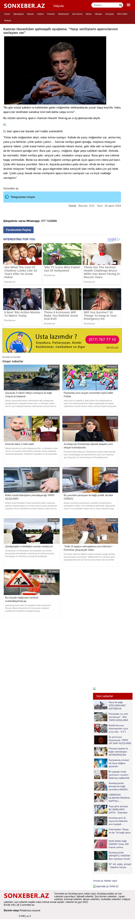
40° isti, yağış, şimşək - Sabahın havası (120, 866)
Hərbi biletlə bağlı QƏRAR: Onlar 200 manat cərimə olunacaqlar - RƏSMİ (120, 844)
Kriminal (51, 14)
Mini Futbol (122, 14)
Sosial (7, 14)
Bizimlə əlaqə (11, 910)
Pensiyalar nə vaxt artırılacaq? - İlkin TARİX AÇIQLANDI (118, 717)
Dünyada (110, 14)
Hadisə (40, 14)
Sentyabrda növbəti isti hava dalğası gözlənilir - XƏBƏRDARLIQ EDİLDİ (111, 763)
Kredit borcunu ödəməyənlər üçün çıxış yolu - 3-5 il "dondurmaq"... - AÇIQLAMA (111, 728)
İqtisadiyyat (19, 14)
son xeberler (21, 902)
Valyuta (58, 6)
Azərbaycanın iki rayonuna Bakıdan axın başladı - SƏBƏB (118, 821)
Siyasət (30, 14)
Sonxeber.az (11, 188)
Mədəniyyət (63, 14)
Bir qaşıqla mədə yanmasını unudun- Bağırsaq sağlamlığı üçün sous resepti (119, 774)
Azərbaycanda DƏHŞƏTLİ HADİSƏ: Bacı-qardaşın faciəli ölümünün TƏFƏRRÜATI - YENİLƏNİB (112, 855)
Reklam (7, 20)
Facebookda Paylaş (18, 229)
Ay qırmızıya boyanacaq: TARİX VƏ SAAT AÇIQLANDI (120, 740)
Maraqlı (98, 14)
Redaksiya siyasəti (30, 910)
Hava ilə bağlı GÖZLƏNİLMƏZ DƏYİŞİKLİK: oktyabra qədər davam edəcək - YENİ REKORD (110, 705)
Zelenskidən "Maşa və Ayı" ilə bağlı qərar (120, 831)
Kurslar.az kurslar (11, 357)
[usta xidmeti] (62, 340)
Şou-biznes (77, 14)
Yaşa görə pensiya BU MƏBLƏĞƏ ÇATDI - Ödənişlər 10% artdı (118, 809)
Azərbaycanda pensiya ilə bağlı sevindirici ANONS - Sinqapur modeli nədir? (111, 786)
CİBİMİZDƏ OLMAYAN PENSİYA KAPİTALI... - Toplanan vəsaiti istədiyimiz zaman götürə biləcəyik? (112, 797)
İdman (89, 14)
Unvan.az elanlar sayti (105, 880)
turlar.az (114, 886)
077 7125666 (49, 221)
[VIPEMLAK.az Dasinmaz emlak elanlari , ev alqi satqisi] (101, 886)
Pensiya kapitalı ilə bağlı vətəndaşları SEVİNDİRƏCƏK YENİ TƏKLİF (118, 751)
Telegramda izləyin (23, 197)
